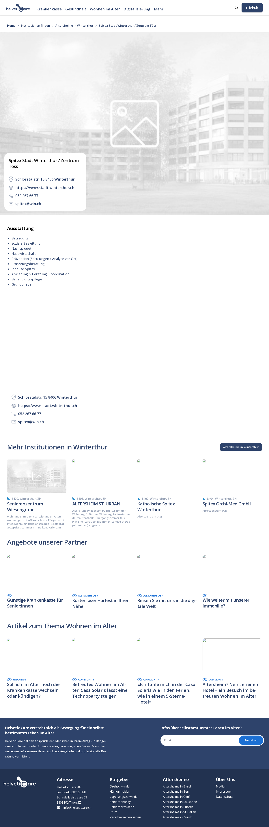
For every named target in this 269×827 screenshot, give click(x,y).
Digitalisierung (137, 9)
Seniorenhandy (120, 802)
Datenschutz (224, 797)
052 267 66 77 (26, 195)
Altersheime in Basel (177, 786)
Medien (221, 786)
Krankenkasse (49, 9)
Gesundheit (75, 9)
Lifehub (252, 7)
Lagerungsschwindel (124, 797)
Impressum (223, 792)
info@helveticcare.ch (77, 808)
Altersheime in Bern (176, 792)
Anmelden (251, 740)
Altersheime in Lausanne (180, 802)
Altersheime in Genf (176, 797)
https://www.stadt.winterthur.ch (44, 187)
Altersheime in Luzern (178, 807)
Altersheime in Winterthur (241, 447)
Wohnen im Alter (105, 9)
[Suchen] (236, 7)
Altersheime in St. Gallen (179, 812)
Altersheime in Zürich (177, 817)
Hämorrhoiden (120, 792)
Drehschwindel (120, 786)
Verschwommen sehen (125, 817)
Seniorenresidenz (122, 807)
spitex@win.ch (28, 203)
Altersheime (176, 779)
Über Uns (225, 779)
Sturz (113, 812)
